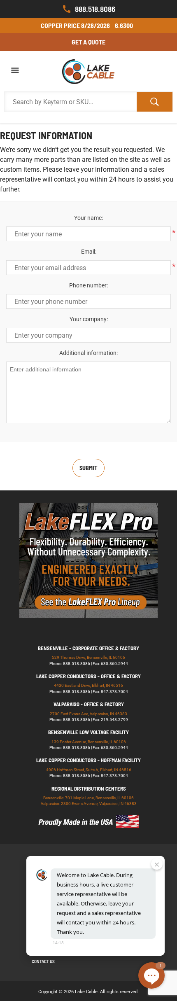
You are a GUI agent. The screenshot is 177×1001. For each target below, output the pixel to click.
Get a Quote (88, 42)
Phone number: (88, 285)
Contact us (43, 961)
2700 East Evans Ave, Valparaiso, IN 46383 (88, 714)
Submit (88, 467)
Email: (88, 251)
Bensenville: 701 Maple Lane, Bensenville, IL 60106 (88, 798)
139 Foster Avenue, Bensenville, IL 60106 (88, 742)
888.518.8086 (95, 9)
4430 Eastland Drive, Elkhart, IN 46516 (88, 685)
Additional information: (88, 353)
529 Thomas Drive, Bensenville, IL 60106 (88, 657)
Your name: (88, 218)
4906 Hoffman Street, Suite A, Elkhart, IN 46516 (88, 770)
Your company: (89, 319)
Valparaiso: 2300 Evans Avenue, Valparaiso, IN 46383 (89, 803)
